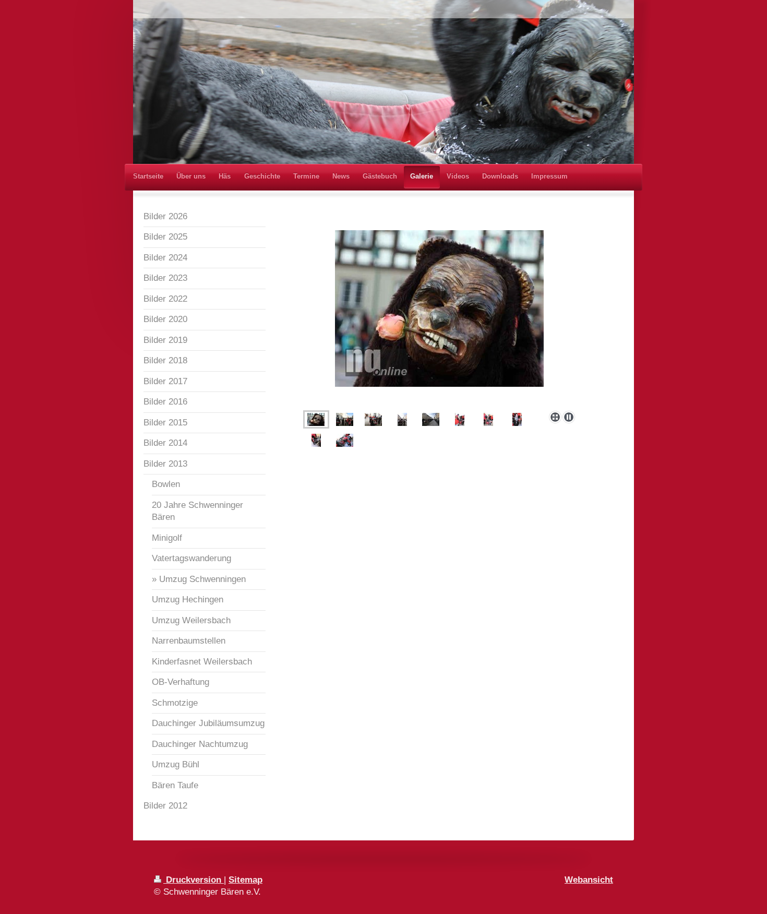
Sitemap (245, 880)
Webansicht (589, 880)
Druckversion (193, 880)
